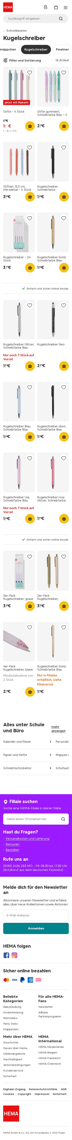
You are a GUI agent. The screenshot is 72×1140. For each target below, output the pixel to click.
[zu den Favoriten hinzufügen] (30, 72)
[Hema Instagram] (14, 955)
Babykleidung (12, 1007)
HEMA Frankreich (49, 1058)
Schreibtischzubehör (17, 768)
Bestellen (12, 850)
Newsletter (45, 1007)
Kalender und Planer (17, 742)
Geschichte (10, 1042)
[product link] (19, 87)
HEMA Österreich (49, 1063)
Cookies (8, 1094)
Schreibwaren (16, 30)
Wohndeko (10, 1018)
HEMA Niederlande (51, 1047)
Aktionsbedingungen (17, 1065)
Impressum (42, 1094)
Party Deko (10, 1023)
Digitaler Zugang (14, 1089)
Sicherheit (9, 1076)
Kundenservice (13, 1070)
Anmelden (36, 928)
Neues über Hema (15, 1048)
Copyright (24, 1094)
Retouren (12, 844)
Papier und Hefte (15, 755)
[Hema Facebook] (6, 955)
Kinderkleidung (13, 1012)
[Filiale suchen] (63, 818)
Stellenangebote (14, 1053)
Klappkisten (11, 1029)
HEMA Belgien (47, 1052)
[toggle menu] (65, 7)
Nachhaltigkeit (12, 1059)
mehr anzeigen (58, 729)
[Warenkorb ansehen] (56, 7)
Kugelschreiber (36, 49)
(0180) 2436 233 (14, 866)
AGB (64, 1089)
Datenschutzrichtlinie (43, 1089)
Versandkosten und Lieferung (27, 838)
